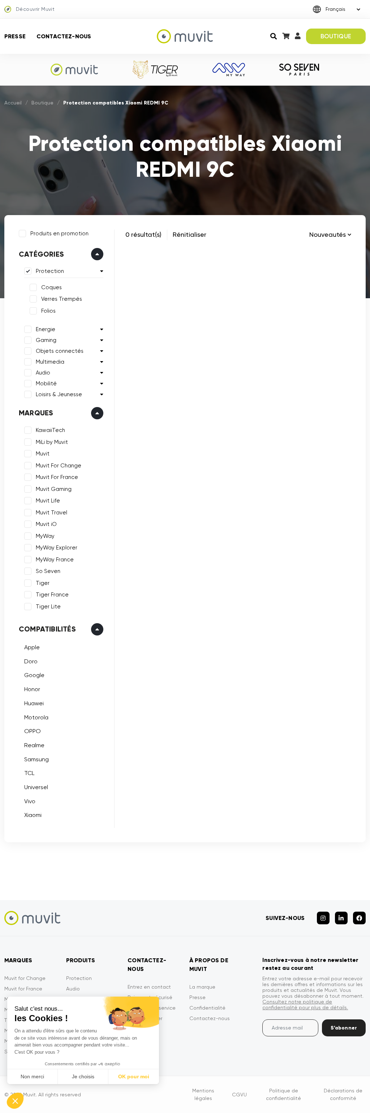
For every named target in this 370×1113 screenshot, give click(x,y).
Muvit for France (23, 989)
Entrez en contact (149, 987)
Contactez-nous (63, 36)
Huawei (34, 703)
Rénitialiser (189, 234)
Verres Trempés (61, 299)
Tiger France (52, 594)
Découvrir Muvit (35, 9)
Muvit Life (48, 500)
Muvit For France (57, 477)
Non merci (32, 1076)
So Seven (48, 571)
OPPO (32, 731)
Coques (51, 287)
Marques (36, 412)
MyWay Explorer (56, 547)
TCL (29, 773)
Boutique (42, 103)
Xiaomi (33, 815)
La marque (202, 987)
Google (34, 675)
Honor (32, 689)
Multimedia (50, 362)
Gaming (46, 340)
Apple (32, 647)
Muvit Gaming (54, 489)
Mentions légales (203, 1094)
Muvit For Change (58, 465)
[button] (15, 1100)
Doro (31, 661)
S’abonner (344, 1028)
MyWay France (55, 559)
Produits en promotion (59, 233)
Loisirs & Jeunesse (59, 394)
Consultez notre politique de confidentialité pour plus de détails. (305, 1004)
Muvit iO (46, 524)
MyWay (45, 536)
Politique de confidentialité (283, 1094)
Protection (50, 271)
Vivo (29, 801)
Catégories (41, 254)
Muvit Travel (51, 512)
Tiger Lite (48, 606)
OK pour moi (133, 1076)
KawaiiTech (50, 430)
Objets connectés (59, 351)
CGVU (239, 1094)
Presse (15, 36)
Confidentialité (207, 1008)
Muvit (43, 453)
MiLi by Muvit (52, 442)
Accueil (13, 103)
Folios (48, 311)
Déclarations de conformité (343, 1094)
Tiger (43, 583)
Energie (45, 329)
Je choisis (83, 1076)
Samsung (36, 759)
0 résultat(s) (143, 234)
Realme (34, 745)
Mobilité (46, 383)
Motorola (36, 717)
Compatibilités (47, 629)
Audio (43, 372)
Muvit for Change (25, 978)
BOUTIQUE (335, 36)
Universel (36, 787)
